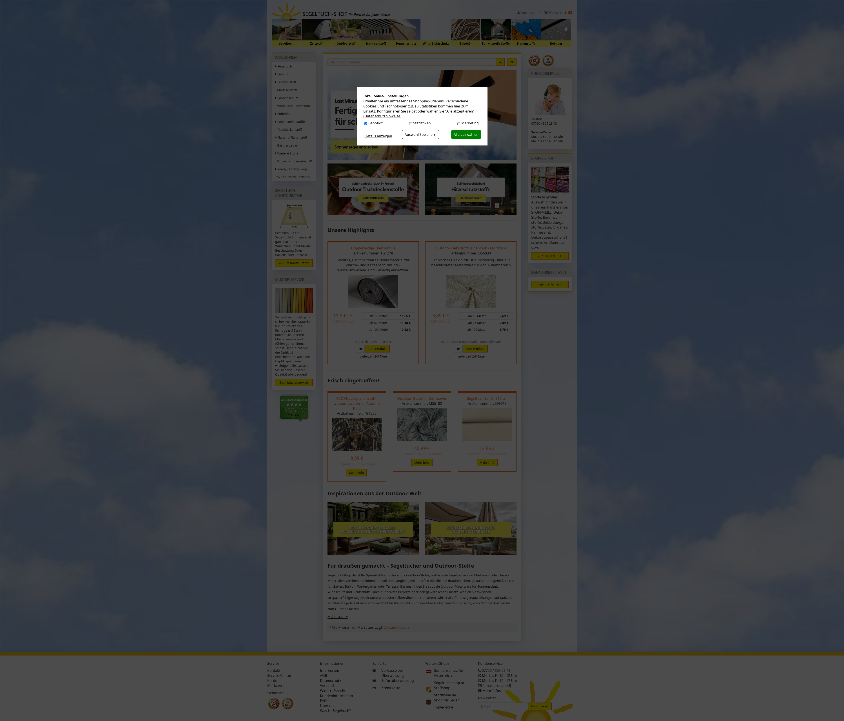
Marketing (470, 123)
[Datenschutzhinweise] (382, 116)
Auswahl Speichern (420, 134)
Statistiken (422, 123)
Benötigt (375, 123)
